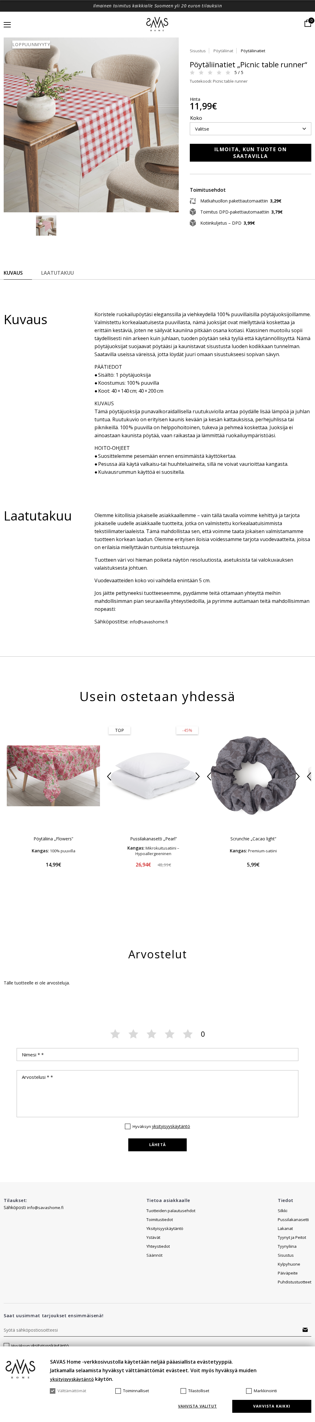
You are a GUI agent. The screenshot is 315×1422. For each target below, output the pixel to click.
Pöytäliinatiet (253, 50)
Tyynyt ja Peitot (292, 1237)
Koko (196, 118)
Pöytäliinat (223, 50)
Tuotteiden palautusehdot (170, 1210)
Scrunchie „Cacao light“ (253, 839)
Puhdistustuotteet (294, 1282)
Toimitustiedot (159, 1219)
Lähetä (157, 1144)
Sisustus (198, 50)
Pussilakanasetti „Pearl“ (153, 839)
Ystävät (153, 1237)
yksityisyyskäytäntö (171, 1126)
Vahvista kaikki (271, 1406)
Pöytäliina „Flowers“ (53, 839)
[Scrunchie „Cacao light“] (253, 775)
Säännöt (154, 1255)
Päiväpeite (288, 1273)
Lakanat (285, 1228)
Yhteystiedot (158, 1246)
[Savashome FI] (157, 24)
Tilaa (305, 1329)
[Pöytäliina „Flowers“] (53, 775)
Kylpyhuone (289, 1264)
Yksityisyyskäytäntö (164, 1228)
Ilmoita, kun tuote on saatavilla (250, 152)
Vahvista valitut (197, 1406)
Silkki (282, 1210)
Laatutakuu (57, 272)
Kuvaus (13, 272)
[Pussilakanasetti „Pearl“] (153, 775)
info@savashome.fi (45, 1207)
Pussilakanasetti (293, 1219)
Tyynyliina (287, 1246)
